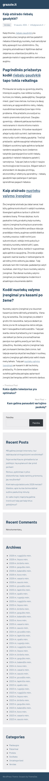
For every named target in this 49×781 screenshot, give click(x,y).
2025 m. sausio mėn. (19, 628)
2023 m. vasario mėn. (19, 715)
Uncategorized (16, 760)
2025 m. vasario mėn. (19, 624)
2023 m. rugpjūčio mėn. (20, 692)
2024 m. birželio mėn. (19, 654)
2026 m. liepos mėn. (18, 559)
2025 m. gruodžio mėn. (20, 586)
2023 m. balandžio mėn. (20, 708)
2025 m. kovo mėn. (18, 620)
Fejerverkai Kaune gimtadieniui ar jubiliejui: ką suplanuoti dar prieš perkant (22, 463)
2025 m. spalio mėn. (18, 593)
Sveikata (13, 756)
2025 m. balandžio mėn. (20, 616)
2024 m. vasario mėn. (19, 669)
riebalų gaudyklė (24, 33)
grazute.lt (10, 4)
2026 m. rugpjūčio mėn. (20, 555)
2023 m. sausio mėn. (19, 719)
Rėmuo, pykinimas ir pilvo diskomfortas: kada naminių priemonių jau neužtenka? (24, 476)
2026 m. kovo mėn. (18, 574)
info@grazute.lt (36, 25)
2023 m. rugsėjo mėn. (19, 688)
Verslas (7, 25)
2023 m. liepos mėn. (18, 696)
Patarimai (13, 749)
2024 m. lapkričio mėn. (20, 635)
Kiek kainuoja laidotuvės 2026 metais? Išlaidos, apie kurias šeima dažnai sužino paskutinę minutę (24, 488)
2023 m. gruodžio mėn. (20, 677)
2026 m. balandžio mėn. (20, 570)
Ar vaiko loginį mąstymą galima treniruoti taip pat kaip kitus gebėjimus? (20, 501)
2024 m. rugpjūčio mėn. (20, 647)
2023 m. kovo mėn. (18, 711)
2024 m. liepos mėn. (18, 650)
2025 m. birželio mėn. (19, 609)
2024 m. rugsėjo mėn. (19, 643)
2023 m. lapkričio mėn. (19, 681)
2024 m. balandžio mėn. (20, 662)
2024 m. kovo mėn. (18, 666)
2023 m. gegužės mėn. (19, 704)
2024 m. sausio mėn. (19, 673)
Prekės (12, 753)
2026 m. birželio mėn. (19, 563)
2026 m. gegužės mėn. (19, 567)
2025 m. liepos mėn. (18, 605)
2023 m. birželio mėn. (19, 700)
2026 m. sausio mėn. (19, 582)
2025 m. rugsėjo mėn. (19, 597)
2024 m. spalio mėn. (18, 639)
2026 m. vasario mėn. (19, 578)
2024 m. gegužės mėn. (20, 658)
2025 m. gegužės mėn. (19, 612)
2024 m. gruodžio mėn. (20, 631)
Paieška (9, 417)
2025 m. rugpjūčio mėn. (20, 601)
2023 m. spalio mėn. (18, 685)
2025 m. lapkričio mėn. (19, 590)
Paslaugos (14, 745)
